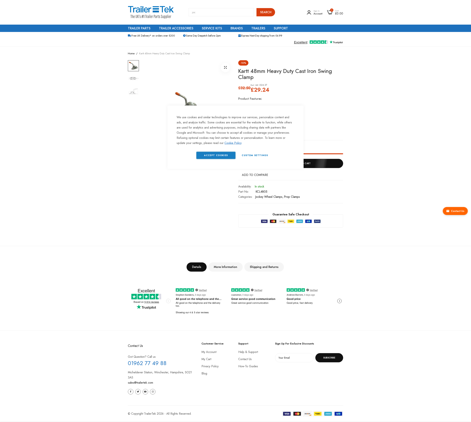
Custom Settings (255, 155)
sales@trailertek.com (140, 382)
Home (131, 53)
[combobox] (221, 12)
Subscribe (329, 357)
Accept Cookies (216, 155)
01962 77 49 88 (147, 363)
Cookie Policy (232, 143)
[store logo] (151, 12)
